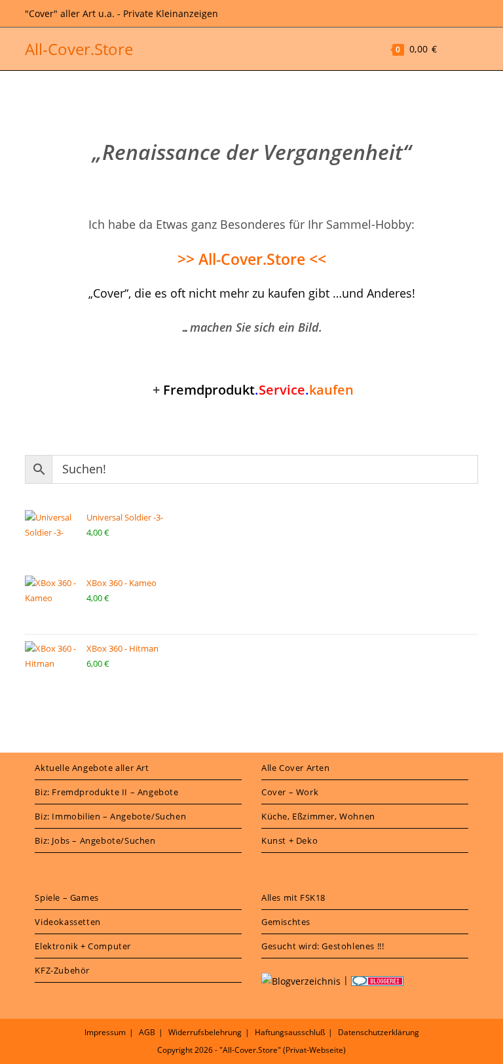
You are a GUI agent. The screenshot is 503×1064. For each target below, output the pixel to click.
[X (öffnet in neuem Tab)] (439, 13)
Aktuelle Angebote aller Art (92, 768)
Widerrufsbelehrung (205, 1032)
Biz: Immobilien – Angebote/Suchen (110, 816)
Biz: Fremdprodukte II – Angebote (106, 792)
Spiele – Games (66, 897)
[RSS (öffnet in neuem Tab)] (456, 13)
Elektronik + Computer (83, 946)
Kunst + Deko (289, 840)
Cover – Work (289, 792)
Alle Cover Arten (295, 768)
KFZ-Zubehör (62, 970)
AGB (147, 1032)
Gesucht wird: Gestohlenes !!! (322, 946)
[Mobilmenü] (450, 49)
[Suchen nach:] (469, 49)
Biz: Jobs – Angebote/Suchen (95, 840)
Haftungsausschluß (290, 1032)
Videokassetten (67, 922)
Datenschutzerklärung (378, 1032)
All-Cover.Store (79, 49)
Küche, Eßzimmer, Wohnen (318, 816)
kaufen (258, 390)
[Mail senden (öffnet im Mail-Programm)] (471, 13)
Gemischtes (285, 922)
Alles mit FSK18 (293, 897)
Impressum (105, 1032)
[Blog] (301, 980)
